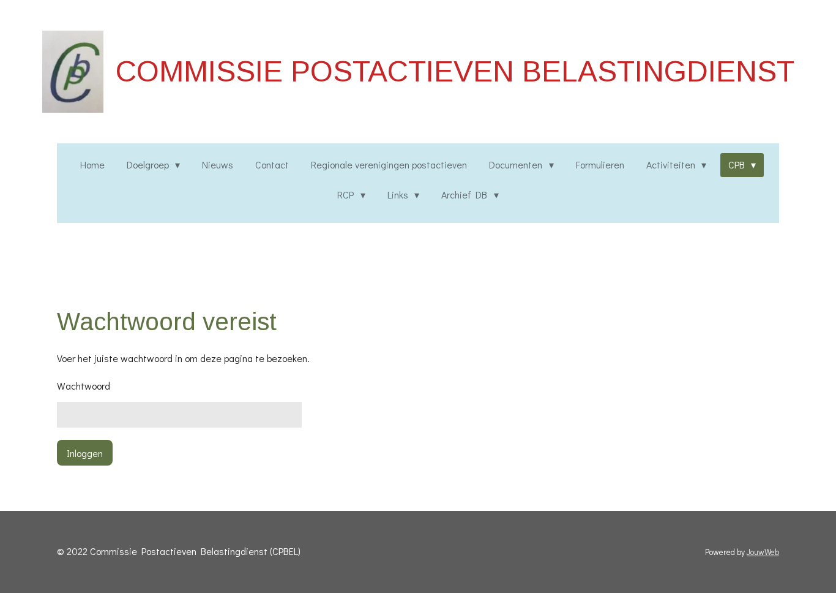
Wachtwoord (83, 385)
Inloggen (85, 453)
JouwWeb (763, 551)
